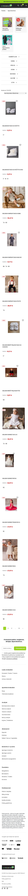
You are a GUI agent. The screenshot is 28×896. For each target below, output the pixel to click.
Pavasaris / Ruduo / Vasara (9, 673)
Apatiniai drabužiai (8, 687)
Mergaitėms (5, 771)
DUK (3, 881)
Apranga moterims (7, 750)
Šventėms (5, 767)
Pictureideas (9, 887)
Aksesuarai (5, 729)
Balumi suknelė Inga (9, 566)
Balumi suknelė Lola (9, 610)
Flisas (3, 691)
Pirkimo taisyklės (6, 791)
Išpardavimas (12, 11)
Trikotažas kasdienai (7, 694)
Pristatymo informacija (7, 876)
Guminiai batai (6, 714)
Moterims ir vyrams (8, 747)
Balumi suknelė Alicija (9, 434)
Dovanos (4, 779)
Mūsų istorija (5, 794)
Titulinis (3, 11)
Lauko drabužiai (7, 670)
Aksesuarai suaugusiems (9, 759)
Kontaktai (4, 797)
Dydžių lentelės (6, 800)
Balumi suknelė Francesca (11, 522)
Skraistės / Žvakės (7, 776)
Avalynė (4, 702)
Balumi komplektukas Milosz (12, 257)
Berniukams (5, 774)
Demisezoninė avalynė (8, 706)
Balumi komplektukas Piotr (11, 301)
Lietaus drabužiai (6, 679)
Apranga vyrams (6, 753)
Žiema (3, 676)
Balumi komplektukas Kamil (11, 213)
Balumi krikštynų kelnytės (11, 391)
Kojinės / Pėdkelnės (7, 720)
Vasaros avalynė (6, 712)
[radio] (3, 135)
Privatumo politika (6, 883)
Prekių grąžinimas (7, 803)
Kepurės (4, 732)
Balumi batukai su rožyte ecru (12, 170)
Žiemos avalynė (6, 709)
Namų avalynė (6, 717)
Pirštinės (4, 735)
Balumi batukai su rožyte (10, 126)
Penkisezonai (6, 788)
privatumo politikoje (12, 659)
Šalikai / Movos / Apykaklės (9, 738)
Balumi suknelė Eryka (9, 478)
